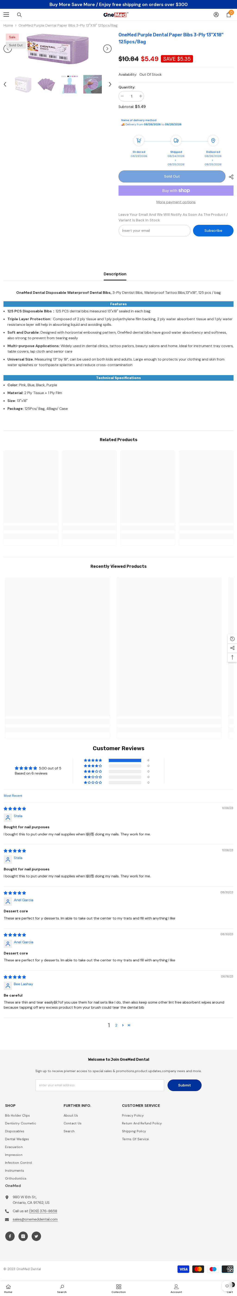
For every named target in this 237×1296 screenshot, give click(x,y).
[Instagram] (23, 1236)
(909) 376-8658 (43, 1210)
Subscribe (213, 230)
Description (115, 274)
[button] (93, 760)
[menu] (6, 14)
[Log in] (216, 15)
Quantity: (126, 87)
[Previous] (7, 48)
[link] (31, 528)
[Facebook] (10, 1236)
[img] (15, 808)
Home (8, 25)
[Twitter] (36, 1236)
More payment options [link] (176, 202)
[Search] (19, 15)
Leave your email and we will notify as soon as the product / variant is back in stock (173, 217)
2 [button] (116, 1025)
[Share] (229, 176)
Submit (184, 1085)
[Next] (107, 48)
